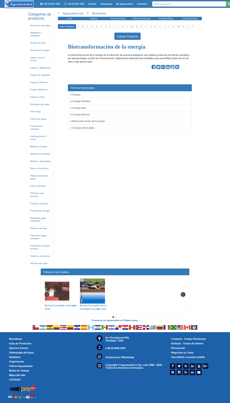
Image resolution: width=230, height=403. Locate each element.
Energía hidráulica (81, 101)
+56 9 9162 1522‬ (51, 3)
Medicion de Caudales (40, 153)
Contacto (142, 3)
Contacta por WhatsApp (119, 357)
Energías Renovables (83, 127)
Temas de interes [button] (118, 18)
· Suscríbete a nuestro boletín (187, 357)
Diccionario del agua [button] (142, 18)
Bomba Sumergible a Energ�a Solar (61, 307)
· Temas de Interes (192, 343)
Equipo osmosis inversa (37, 59)
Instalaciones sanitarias (36, 127)
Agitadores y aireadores (36, 34)
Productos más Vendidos (56, 272)
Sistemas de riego (38, 228)
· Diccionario (177, 348)
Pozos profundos (38, 185)
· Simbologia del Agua (21, 352)
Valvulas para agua (38, 263)
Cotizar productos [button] (189, 18)
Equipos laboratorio (39, 89)
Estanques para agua (39, 104)
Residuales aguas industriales (38, 219)
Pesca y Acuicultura (39, 168)
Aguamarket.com (73, 13)
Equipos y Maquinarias (40, 67)
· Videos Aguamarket (20, 366)
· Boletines (14, 357)
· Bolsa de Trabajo (18, 370)
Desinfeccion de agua (40, 50)
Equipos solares (37, 96)
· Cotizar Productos (194, 339)
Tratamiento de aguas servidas (40, 247)
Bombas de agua (38, 42)
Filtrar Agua (35, 111)
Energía (76, 94)
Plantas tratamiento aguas (39, 177)
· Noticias (175, 343)
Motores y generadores (40, 161)
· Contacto (176, 339)
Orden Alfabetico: (67, 26)
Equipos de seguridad (40, 74)
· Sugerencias (16, 361)
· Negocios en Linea (182, 352)
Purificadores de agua (40, 210)
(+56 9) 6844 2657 (115, 348)
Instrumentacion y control (38, 138)
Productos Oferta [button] (166, 18)
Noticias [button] (93, 18)
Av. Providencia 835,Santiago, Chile (117, 339)
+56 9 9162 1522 (75, 3)
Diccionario (99, 13)
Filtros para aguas (38, 118)
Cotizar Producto (127, 36)
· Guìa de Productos (19, 343)
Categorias (106, 3)
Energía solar (79, 107)
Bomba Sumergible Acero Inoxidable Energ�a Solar (93, 307)
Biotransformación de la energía (88, 121)
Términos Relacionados (82, 87)
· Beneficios (15, 339)
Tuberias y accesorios (40, 255)
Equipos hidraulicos (39, 82)
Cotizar (92, 3)
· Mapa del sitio (17, 375)
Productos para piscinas (37, 195)
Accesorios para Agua (40, 25)
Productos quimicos (39, 203)
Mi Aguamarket (124, 3)
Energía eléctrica (81, 114)
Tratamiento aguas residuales (38, 237)
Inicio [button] (70, 18)
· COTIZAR (14, 379)
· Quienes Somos (18, 348)
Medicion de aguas (38, 146)
